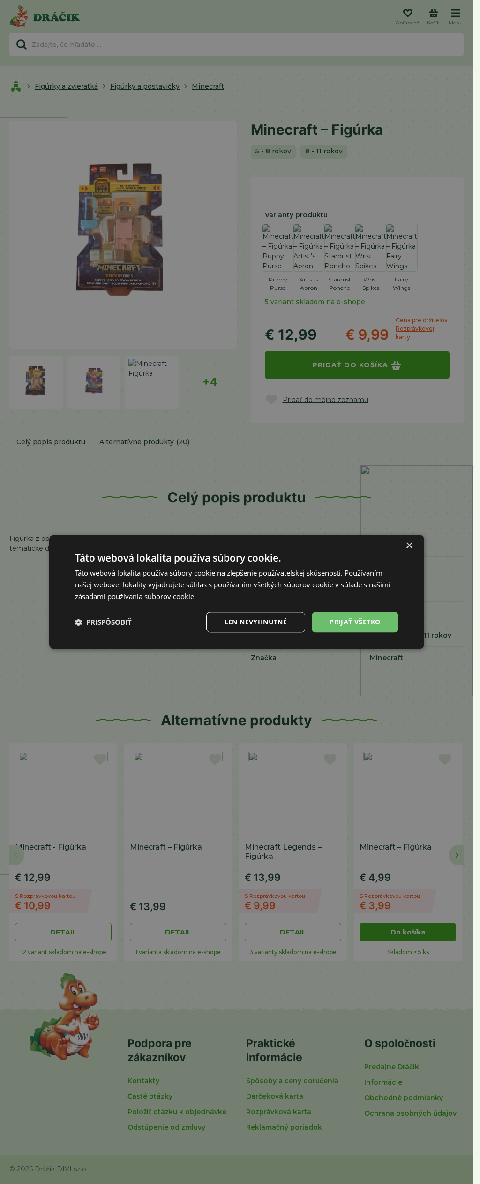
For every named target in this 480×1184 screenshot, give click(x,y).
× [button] (408, 545)
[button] (103, 622)
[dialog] (236, 592)
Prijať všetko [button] (355, 621)
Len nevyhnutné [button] (256, 621)
